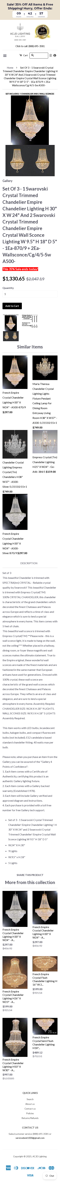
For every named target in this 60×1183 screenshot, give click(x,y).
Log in (50, 55)
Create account (54, 55)
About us (30, 1104)
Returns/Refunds (30, 1118)
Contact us (30, 1108)
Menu (5, 56)
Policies (30, 1113)
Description (28, 563)
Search (30, 1099)
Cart (25, 55)
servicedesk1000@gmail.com (30, 1138)
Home (10, 67)
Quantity (8, 287)
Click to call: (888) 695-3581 (30, 46)
